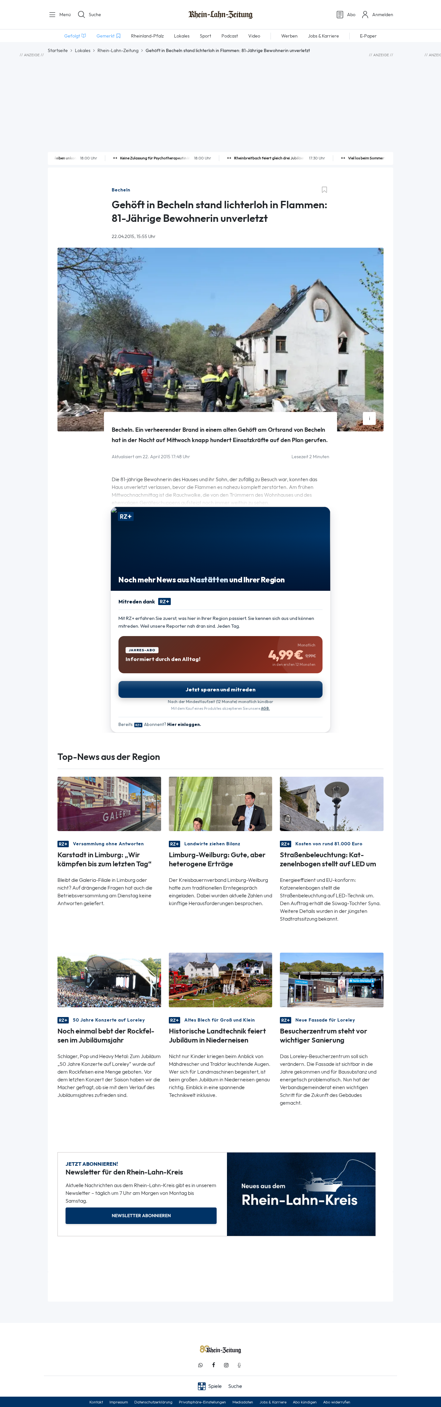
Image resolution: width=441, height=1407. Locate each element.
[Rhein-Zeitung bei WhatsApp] (200, 1365)
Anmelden (382, 14)
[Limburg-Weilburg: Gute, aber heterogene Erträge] (220, 803)
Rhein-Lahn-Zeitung (117, 50)
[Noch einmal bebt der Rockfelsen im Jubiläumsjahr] (109, 979)
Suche (95, 14)
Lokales (82, 50)
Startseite (58, 50)
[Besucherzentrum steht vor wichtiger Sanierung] (332, 979)
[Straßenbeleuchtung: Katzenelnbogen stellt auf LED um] (332, 803)
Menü (64, 14)
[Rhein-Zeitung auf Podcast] (239, 1365)
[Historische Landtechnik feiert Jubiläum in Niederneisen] (220, 979)
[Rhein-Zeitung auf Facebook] (213, 1365)
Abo (351, 14)
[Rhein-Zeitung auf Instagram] (226, 1365)
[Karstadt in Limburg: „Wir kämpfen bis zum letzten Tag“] (109, 803)
